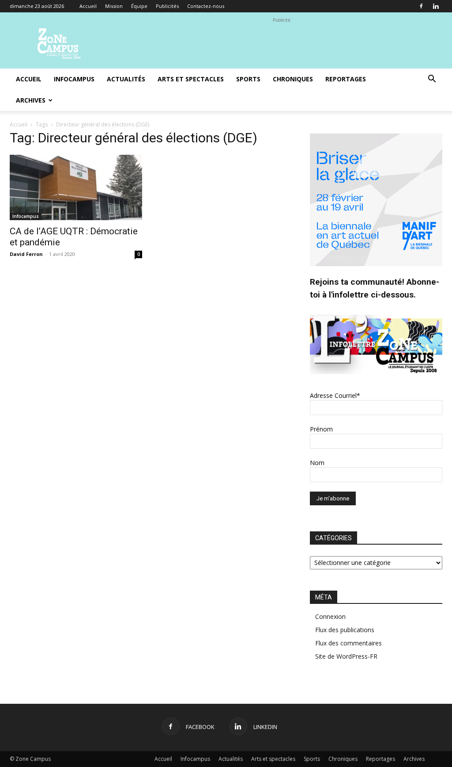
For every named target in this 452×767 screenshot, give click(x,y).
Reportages (345, 79)
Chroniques (293, 79)
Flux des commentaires (348, 643)
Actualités (126, 79)
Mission (114, 6)
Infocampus (74, 79)
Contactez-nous (205, 6)
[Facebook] (421, 6)
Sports (248, 79)
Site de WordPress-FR (346, 656)
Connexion (330, 616)
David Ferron (26, 254)
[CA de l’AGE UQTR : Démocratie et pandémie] (76, 187)
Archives (30, 100)
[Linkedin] (435, 6)
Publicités (167, 6)
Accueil (88, 6)
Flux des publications (344, 630)
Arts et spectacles (191, 79)
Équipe (139, 6)
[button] (431, 80)
